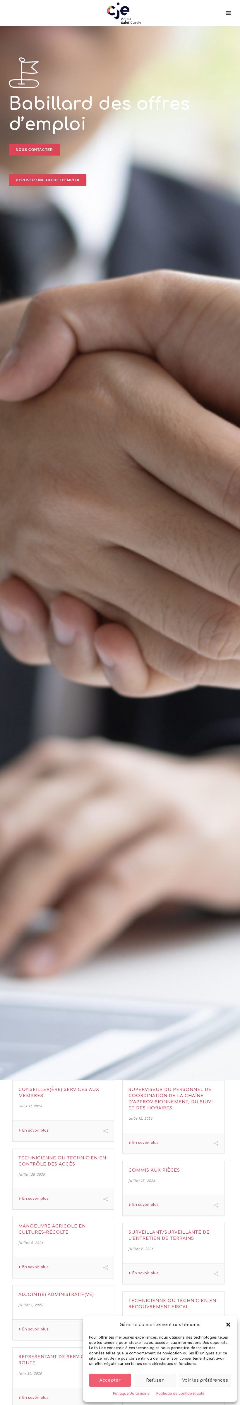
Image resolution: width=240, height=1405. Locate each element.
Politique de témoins (131, 1394)
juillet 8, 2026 (30, 1243)
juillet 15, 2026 (141, 1181)
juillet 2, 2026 (140, 1249)
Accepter (110, 1380)
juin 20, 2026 (30, 1373)
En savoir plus (35, 1130)
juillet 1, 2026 (30, 1305)
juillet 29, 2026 (31, 1175)
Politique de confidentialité (180, 1394)
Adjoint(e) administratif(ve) (56, 1294)
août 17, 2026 (30, 1106)
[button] (228, 1325)
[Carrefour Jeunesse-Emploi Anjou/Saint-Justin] (119, 13)
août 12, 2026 (140, 1118)
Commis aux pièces (154, 1170)
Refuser (155, 1380)
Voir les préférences (205, 1380)
